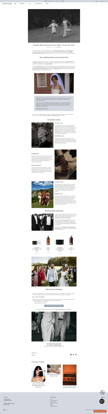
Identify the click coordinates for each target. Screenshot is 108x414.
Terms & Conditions (53, 400)
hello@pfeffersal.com (59, 309)
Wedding (33, 355)
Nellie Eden (40, 66)
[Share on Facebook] (71, 355)
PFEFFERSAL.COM (57, 345)
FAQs (51, 399)
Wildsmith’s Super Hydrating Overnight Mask (63, 217)
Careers (51, 405)
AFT (47, 68)
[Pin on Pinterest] (76, 355)
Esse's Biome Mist (66, 220)
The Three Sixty (59, 123)
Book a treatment (100, 411)
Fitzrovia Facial (59, 182)
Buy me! (36, 253)
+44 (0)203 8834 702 (7, 399)
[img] (102, 397)
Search (96, 1)
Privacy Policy (52, 401)
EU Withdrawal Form (54, 406)
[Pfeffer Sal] (7, 3)
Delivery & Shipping (53, 402)
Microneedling (35, 153)
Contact (51, 403)
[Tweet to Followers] (73, 355)
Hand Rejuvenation (36, 165)
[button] (6, 409)
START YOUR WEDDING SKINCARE (54, 305)
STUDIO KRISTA (101, 409)
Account (102, 1)
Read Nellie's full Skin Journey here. (42, 108)
